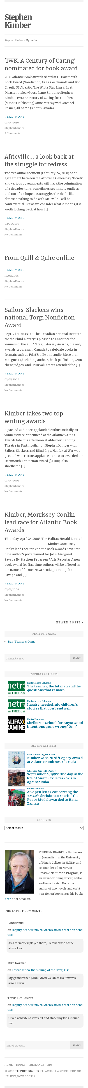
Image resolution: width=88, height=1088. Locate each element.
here (8, 899)
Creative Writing (35, 754)
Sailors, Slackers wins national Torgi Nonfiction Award (40, 317)
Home (9, 1064)
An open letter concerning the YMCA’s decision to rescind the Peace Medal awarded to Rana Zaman (53, 798)
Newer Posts (68, 622)
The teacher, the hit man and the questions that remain (54, 688)
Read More (15, 116)
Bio (49, 1064)
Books (20, 1064)
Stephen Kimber (18, 21)
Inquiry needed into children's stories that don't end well (52, 706)
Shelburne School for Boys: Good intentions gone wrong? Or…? (55, 725)
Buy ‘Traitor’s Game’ (22, 641)
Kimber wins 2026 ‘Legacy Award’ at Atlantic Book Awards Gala (55, 760)
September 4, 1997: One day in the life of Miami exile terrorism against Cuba (55, 778)
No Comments (13, 234)
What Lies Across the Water (41, 771)
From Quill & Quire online (39, 257)
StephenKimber (14, 128)
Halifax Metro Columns (39, 683)
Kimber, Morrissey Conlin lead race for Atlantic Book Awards (41, 522)
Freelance (50, 754)
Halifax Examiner (35, 719)
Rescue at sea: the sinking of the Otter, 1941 (40, 970)
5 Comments (13, 133)
